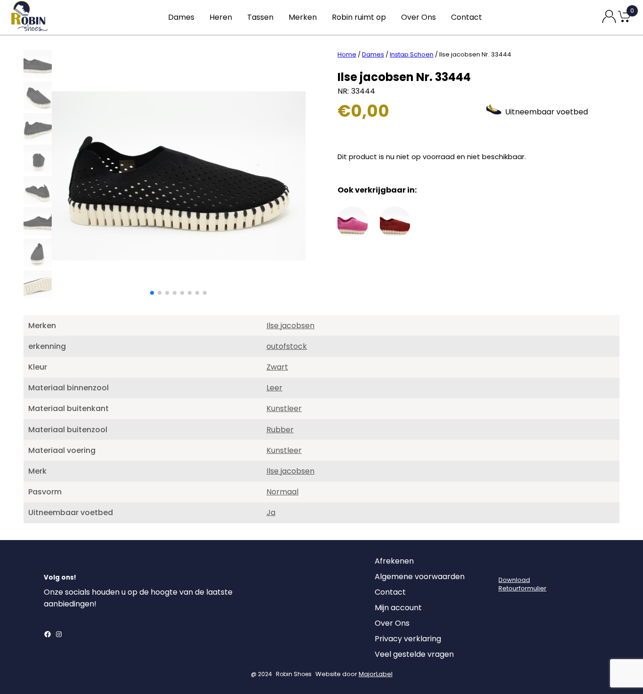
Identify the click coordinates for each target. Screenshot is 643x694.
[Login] (506, 563)
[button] (152, 293)
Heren (220, 17)
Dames (181, 17)
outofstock (286, 346)
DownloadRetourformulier (522, 584)
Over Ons (418, 17)
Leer (274, 387)
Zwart (277, 367)
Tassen (260, 17)
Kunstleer (284, 408)
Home (347, 54)
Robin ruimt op (359, 17)
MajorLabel (376, 674)
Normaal (282, 491)
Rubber (280, 429)
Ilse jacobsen (290, 325)
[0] (624, 21)
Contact (466, 17)
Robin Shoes (294, 674)
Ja (270, 512)
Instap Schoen (412, 54)
